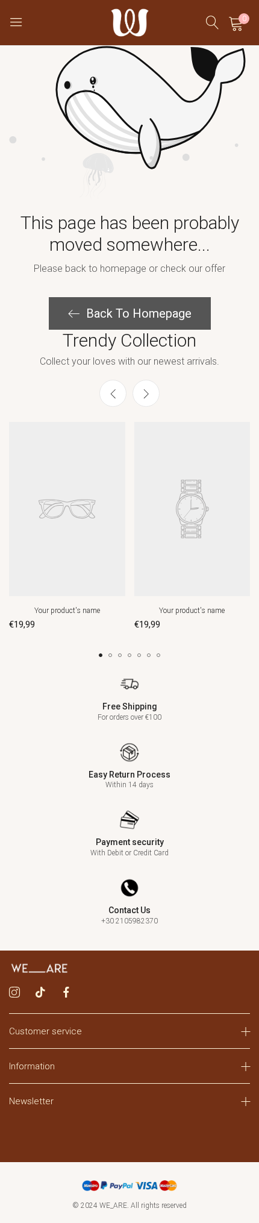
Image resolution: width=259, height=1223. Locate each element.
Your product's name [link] (67, 610)
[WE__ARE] (129, 22)
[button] (146, 393)
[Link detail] (14, 993)
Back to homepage (139, 313)
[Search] (212, 23)
